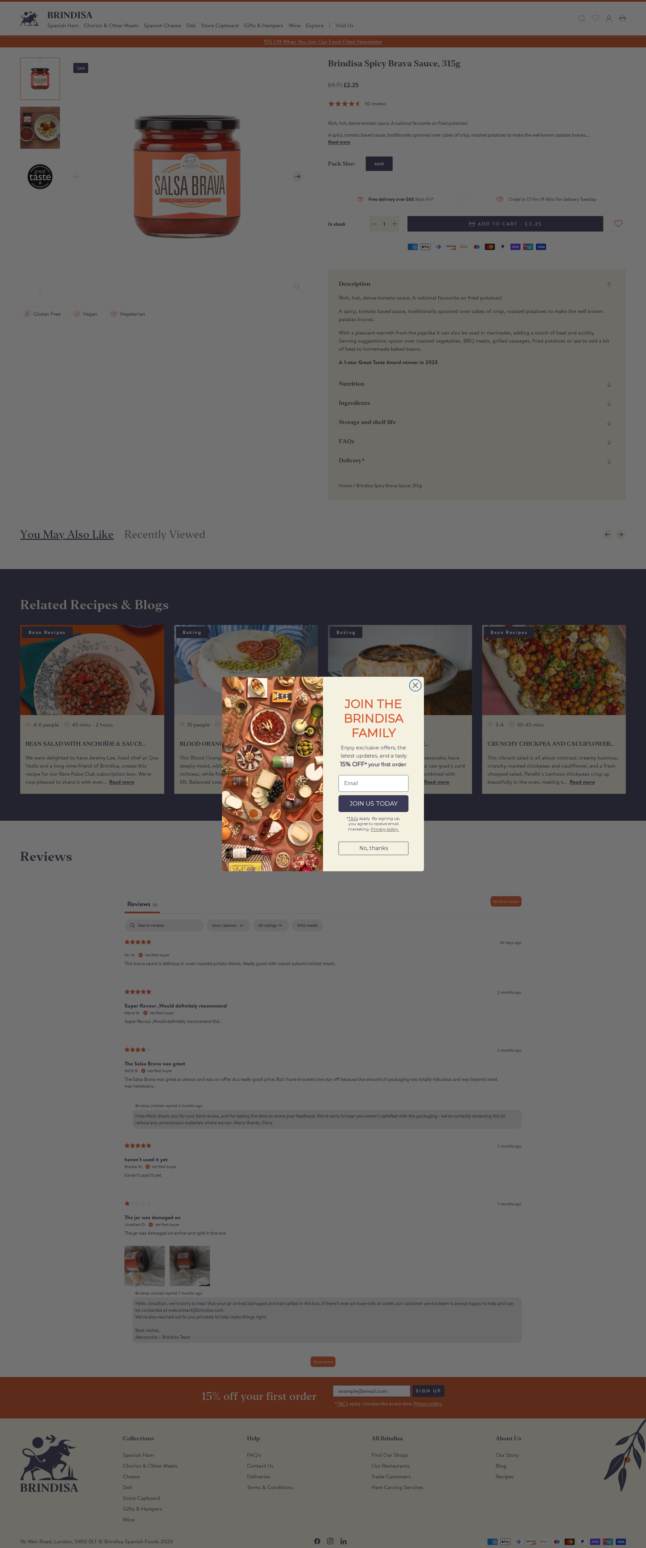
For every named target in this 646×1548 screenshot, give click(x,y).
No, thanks (373, 848)
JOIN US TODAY (374, 803)
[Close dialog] (415, 685)
